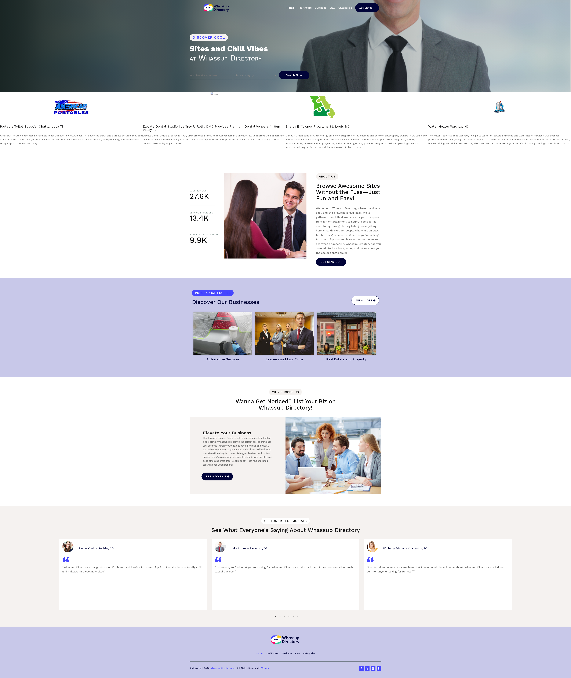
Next (289, 151)
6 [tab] (297, 609)
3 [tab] (284, 609)
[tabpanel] (133, 574)
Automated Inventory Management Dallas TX (321, 126)
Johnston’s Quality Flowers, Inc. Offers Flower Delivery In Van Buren (482, 126)
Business (320, 7)
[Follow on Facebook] (361, 668)
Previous (275, 151)
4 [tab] (288, 609)
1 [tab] (275, 609)
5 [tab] (293, 609)
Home (290, 7)
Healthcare (305, 7)
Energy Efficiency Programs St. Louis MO (32, 126)
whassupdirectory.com (223, 668)
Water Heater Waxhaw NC (163, 126)
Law (332, 7)
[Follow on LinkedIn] (379, 668)
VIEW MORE (364, 300)
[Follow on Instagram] (373, 668)
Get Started (330, 261)
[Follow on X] (367, 668)
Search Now (294, 75)
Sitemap (265, 668)
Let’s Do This (216, 476)
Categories (345, 7)
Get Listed (365, 7)
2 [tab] (280, 609)
